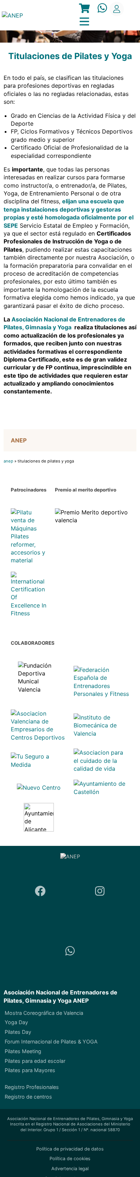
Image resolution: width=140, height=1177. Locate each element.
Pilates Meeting (23, 1051)
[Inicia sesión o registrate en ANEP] (116, 9)
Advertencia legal (70, 1168)
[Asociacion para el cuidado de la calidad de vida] (101, 760)
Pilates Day (18, 1032)
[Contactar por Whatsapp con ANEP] (102, 9)
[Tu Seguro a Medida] (38, 760)
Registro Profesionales (32, 1087)
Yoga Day (16, 1022)
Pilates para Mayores (30, 1070)
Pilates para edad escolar (35, 1061)
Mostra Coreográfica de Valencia (44, 1013)
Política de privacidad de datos (70, 1149)
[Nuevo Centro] (39, 787)
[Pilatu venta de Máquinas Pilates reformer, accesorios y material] (29, 536)
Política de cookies (70, 1159)
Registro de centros (28, 1097)
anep (8, 461)
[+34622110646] (70, 952)
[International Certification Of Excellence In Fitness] (29, 594)
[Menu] (84, 9)
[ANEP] (12, 15)
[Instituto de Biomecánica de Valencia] (101, 725)
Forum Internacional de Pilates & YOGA (51, 1041)
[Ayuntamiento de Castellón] (101, 788)
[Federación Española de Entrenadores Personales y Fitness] (101, 682)
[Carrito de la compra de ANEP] (84, 9)
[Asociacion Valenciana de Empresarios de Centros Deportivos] (38, 725)
